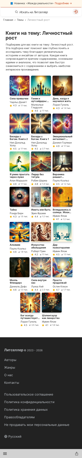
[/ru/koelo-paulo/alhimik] (19, 239)
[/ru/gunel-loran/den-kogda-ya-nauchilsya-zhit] (62, 94)
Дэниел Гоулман (62, 142)
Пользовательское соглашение (28, 394)
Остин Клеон (60, 286)
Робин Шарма (39, 180)
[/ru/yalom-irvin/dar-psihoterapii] (62, 239)
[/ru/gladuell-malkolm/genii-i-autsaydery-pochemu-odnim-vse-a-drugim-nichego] (41, 94)
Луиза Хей (37, 286)
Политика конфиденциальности (29, 402)
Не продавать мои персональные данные (36, 425)
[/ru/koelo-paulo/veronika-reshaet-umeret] (62, 168)
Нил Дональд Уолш (17, 144)
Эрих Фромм (38, 213)
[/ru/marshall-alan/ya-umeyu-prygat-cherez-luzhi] (19, 168)
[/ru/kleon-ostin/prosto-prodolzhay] (62, 274)
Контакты (11, 383)
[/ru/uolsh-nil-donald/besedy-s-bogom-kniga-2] (19, 132)
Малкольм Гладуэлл (37, 106)
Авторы (10, 360)
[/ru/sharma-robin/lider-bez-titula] (41, 168)
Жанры (9, 367)
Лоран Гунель (61, 104)
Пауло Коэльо (61, 180)
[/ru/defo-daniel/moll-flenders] (19, 274)
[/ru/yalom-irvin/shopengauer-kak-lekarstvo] (52, 309)
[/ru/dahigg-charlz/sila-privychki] (19, 94)
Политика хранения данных (26, 410)
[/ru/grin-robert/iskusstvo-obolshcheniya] (41, 239)
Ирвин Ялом (60, 215)
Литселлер (23, 350)
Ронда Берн (16, 213)
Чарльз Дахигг (18, 102)
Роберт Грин (38, 251)
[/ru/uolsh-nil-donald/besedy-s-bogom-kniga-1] (41, 132)
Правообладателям (19, 417)
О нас (8, 375)
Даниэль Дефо (18, 286)
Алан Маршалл (18, 180)
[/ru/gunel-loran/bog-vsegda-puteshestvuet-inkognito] (30, 309)
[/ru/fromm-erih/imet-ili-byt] (41, 204)
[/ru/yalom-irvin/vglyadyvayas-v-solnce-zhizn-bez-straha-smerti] (62, 204)
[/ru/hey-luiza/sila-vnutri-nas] (41, 274)
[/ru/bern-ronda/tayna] (19, 204)
